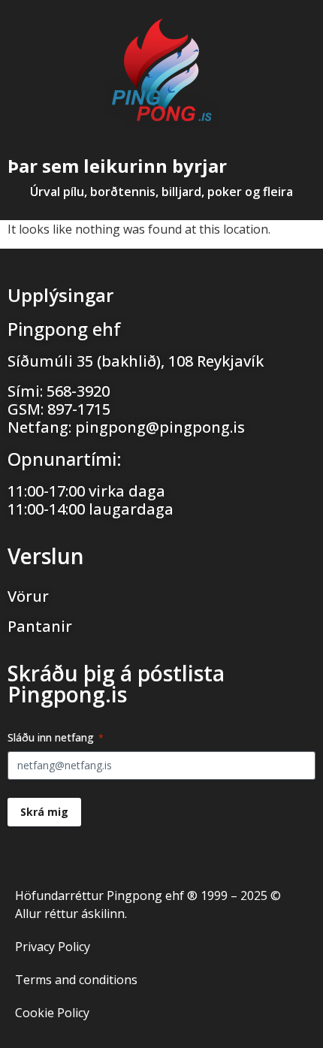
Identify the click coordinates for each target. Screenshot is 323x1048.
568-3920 (78, 391)
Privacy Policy (52, 946)
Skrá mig (44, 812)
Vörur (28, 596)
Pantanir (40, 626)
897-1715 (78, 409)
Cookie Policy (52, 1012)
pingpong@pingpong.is (160, 427)
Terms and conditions (76, 979)
